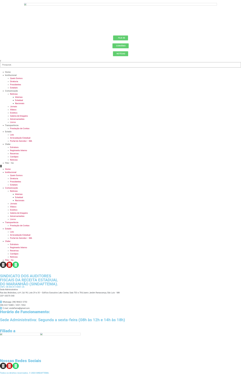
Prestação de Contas (19, 128)
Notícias (14, 94)
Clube (7, 144)
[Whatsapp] (16, 265)
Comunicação (11, 91)
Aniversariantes (17, 119)
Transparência (11, 125)
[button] (120, 166)
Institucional (11, 75)
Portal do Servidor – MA (21, 141)
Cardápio (14, 157)
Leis (12, 135)
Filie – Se (9, 163)
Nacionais (19, 103)
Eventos (13, 113)
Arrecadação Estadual (20, 138)
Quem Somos (16, 78)
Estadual (19, 100)
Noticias (14, 160)
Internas (19, 97)
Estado (8, 131)
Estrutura (14, 147)
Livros (13, 122)
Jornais (13, 106)
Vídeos (13, 109)
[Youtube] (9, 265)
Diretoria (14, 81)
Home (8, 72)
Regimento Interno (18, 150)
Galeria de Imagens (19, 116)
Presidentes (15, 84)
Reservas (14, 153)
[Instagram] (3, 265)
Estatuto (14, 88)
